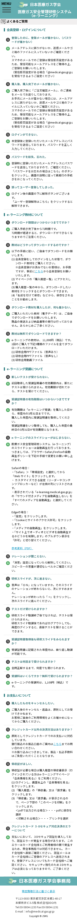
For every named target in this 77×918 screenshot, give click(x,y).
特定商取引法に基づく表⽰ (38, 891)
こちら (39, 271)
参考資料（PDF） (22, 548)
